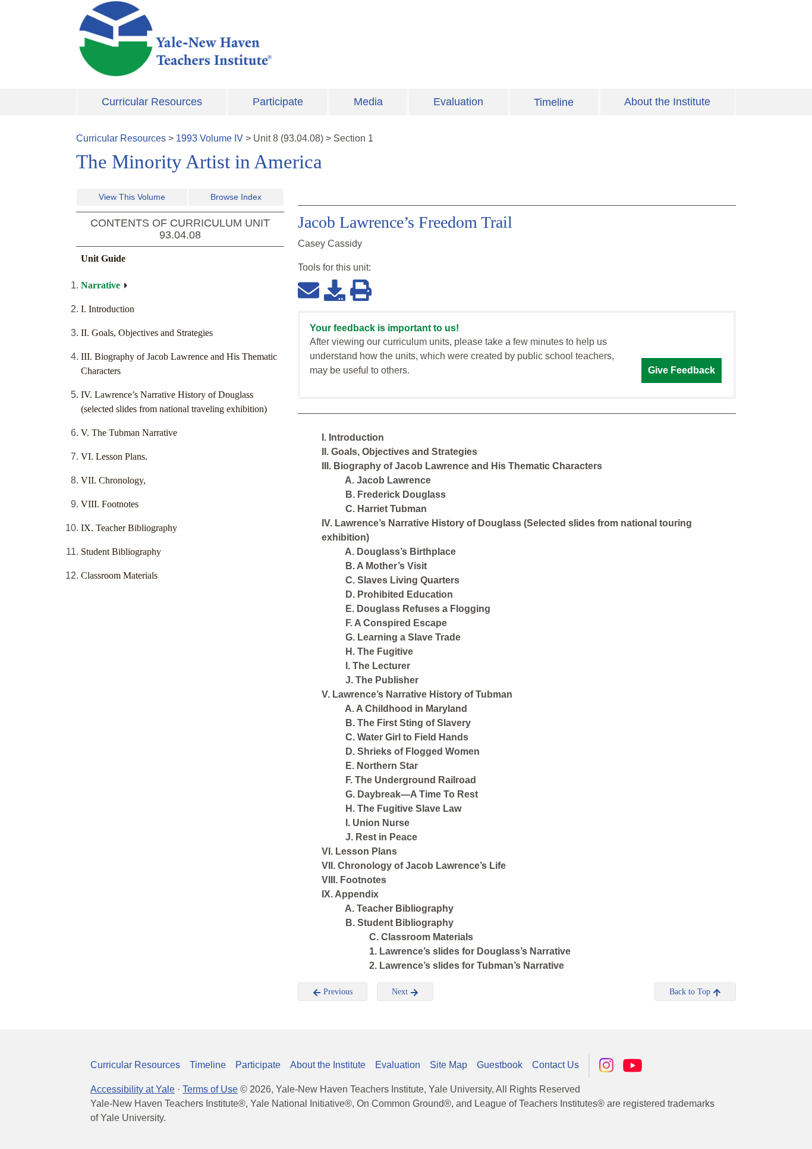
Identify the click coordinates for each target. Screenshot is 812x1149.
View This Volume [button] (132, 197)
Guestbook (500, 1065)
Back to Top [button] (691, 991)
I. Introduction (107, 309)
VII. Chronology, (113, 480)
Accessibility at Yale (132, 1089)
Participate (278, 102)
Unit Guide (103, 258)
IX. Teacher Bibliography (129, 528)
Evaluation (458, 102)
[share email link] (308, 289)
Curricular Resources (152, 102)
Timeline (554, 102)
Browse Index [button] (236, 197)
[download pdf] (334, 289)
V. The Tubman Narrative (129, 433)
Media (368, 102)
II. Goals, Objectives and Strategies (147, 333)
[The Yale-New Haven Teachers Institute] (293, 38)
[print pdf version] (361, 289)
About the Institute (667, 102)
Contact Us (555, 1065)
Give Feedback (681, 370)
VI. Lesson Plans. (114, 456)
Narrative (100, 285)
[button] (744, 1128)
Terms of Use (210, 1089)
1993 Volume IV (209, 138)
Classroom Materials (119, 575)
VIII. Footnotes (110, 504)
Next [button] (401, 991)
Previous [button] (337, 991)
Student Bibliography (121, 552)
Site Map (448, 1065)
